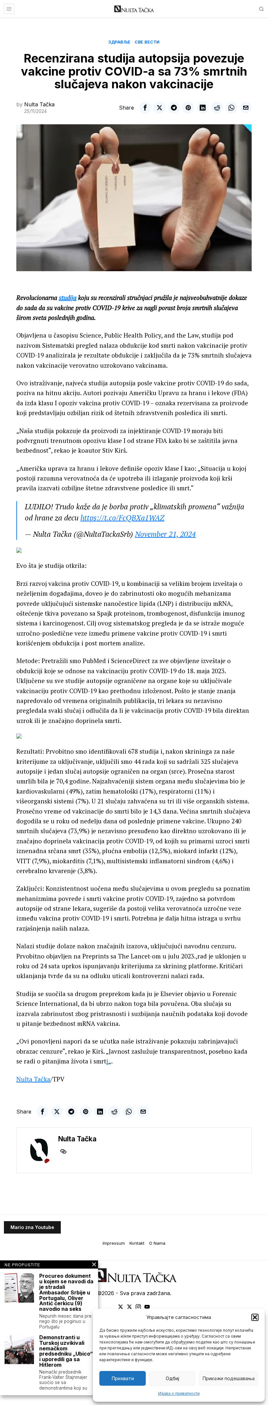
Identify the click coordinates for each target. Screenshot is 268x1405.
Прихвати (122, 1378)
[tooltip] (145, 108)
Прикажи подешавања (228, 1378)
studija (67, 297)
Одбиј (172, 1378)
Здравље (119, 42)
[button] (255, 1317)
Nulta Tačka (39, 104)
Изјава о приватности (179, 1393)
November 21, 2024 (165, 534)
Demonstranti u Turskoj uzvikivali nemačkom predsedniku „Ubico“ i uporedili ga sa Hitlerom (66, 1351)
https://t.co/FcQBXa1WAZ (122, 518)
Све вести (147, 42)
